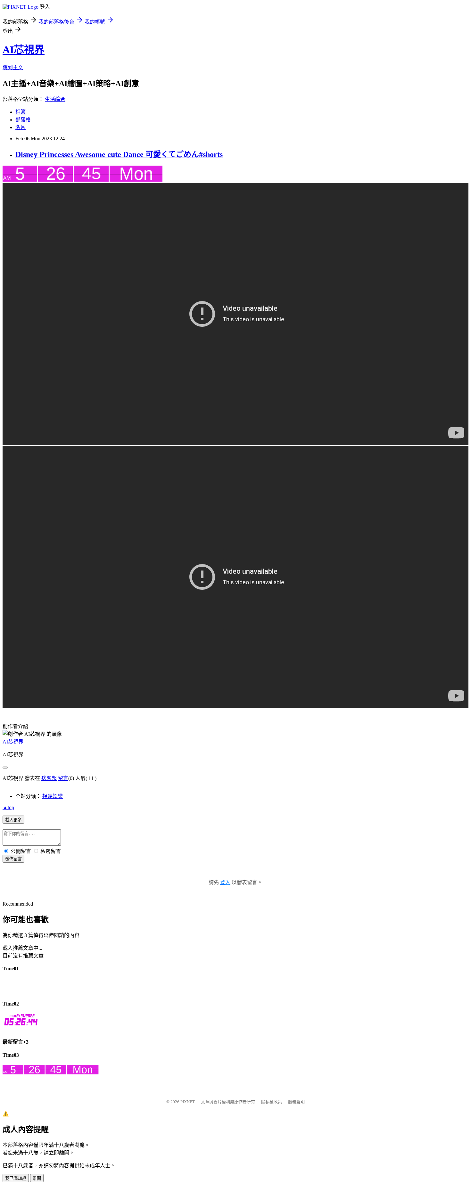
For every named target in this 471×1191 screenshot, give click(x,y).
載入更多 (13, 819)
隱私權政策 (271, 1101)
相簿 (20, 112)
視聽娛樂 (52, 796)
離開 (37, 1178)
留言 (63, 778)
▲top (8, 807)
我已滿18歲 (15, 1178)
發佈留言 (13, 859)
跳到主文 (13, 67)
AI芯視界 (24, 49)
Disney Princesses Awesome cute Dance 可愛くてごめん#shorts (119, 154)
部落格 (23, 119)
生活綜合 (55, 99)
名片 (20, 127)
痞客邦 (49, 778)
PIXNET (187, 1101)
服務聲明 (296, 1101)
